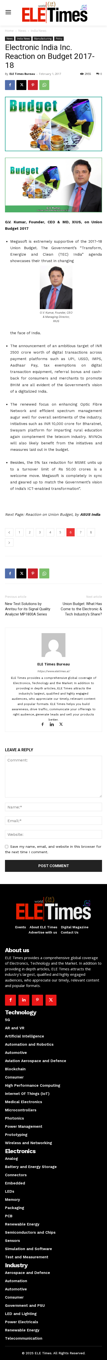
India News (38, 31)
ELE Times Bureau (22, 74)
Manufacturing (43, 38)
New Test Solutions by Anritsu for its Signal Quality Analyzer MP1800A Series (27, 609)
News (22, 31)
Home (9, 31)
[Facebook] (10, 85)
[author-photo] (53, 657)
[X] (21, 85)
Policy (59, 38)
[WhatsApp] (44, 85)
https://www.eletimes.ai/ (53, 671)
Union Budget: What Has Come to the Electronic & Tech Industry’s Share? (81, 609)
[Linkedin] (54, 725)
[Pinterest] (33, 85)
